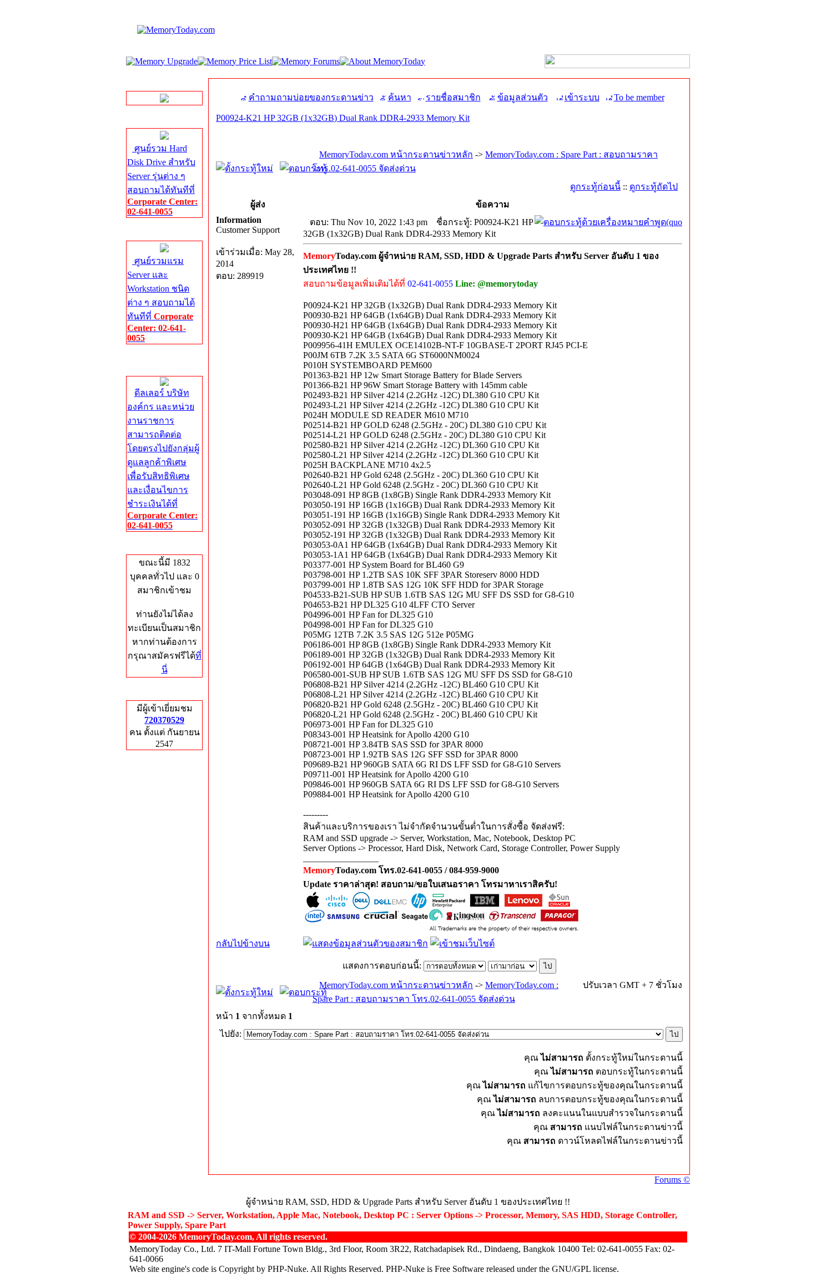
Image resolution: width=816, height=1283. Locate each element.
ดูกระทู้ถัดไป (653, 186)
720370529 (164, 720)
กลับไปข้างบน (243, 943)
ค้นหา (399, 97)
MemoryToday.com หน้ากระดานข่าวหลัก (396, 154)
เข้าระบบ (582, 97)
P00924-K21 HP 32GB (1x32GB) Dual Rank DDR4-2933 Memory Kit (343, 118)
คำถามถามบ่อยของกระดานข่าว (311, 97)
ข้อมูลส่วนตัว (522, 97)
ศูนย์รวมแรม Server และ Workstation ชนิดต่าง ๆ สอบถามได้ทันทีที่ (161, 299)
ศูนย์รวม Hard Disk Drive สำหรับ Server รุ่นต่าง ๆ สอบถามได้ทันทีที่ (162, 180)
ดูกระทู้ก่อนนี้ (595, 186)
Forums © (672, 1179)
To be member (639, 97)
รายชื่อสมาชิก (453, 97)
